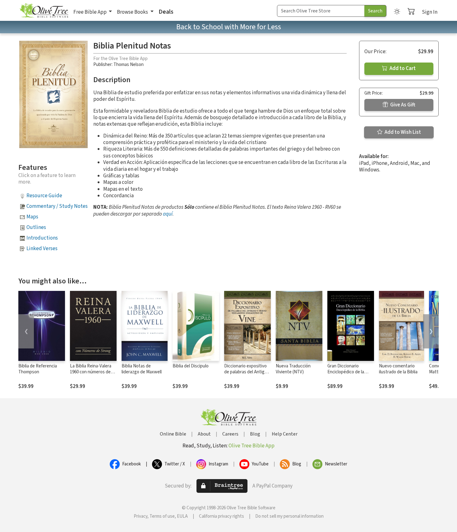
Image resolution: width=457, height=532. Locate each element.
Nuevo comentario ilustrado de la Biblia (398, 369)
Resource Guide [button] (44, 195)
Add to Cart (402, 68)
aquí (168, 214)
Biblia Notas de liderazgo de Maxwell (142, 369)
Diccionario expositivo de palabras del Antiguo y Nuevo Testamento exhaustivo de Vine (247, 375)
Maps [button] (32, 217)
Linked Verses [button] (42, 248)
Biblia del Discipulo (191, 366)
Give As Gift (402, 105)
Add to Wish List (402, 132)
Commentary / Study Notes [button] (57, 206)
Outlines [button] (36, 227)
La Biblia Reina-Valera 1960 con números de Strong (90, 372)
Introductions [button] (42, 238)
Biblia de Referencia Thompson (37, 369)
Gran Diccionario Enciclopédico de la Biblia (345, 372)
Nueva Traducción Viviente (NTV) (293, 369)
